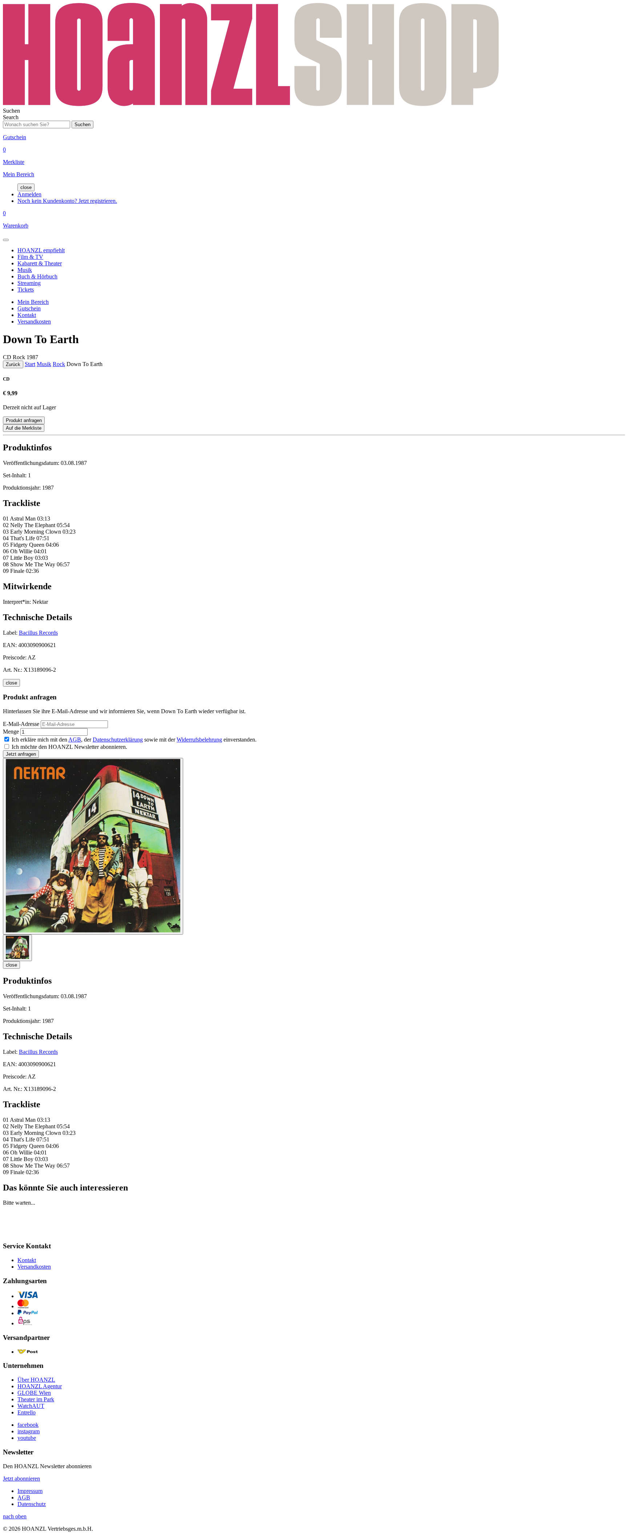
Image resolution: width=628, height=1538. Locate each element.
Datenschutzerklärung (118, 739)
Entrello (26, 1412)
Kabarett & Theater (39, 263)
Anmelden (29, 194)
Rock (59, 364)
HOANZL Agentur (39, 1386)
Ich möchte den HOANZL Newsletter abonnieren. (69, 747)
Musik (24, 270)
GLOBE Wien (34, 1393)
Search (11, 117)
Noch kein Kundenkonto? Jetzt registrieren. (67, 201)
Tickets (25, 289)
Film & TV (30, 257)
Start (30, 364)
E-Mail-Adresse (21, 724)
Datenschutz (31, 1504)
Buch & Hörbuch (37, 276)
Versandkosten (34, 321)
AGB (74, 739)
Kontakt (26, 315)
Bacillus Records (38, 633)
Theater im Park (35, 1399)
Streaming (29, 283)
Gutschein (29, 308)
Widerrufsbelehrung (199, 739)
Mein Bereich (33, 302)
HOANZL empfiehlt (41, 250)
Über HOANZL (36, 1380)
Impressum (30, 1491)
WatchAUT (30, 1406)
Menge (11, 731)
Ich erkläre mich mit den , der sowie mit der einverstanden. (134, 739)
